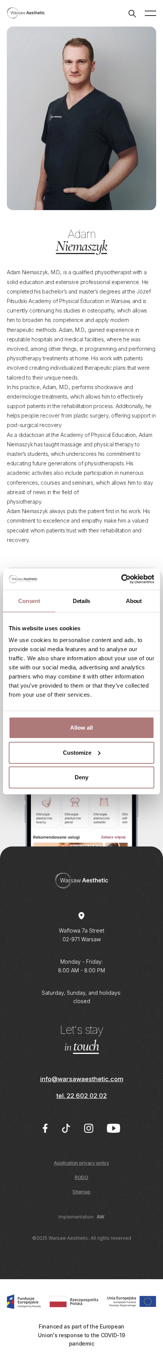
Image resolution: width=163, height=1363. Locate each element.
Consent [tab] (29, 601)
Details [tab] (81, 601)
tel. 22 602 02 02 (81, 1095)
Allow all (81, 727)
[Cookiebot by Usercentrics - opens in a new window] (121, 579)
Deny (81, 777)
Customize (77, 752)
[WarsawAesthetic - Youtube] (113, 1128)
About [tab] (134, 601)
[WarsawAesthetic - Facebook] (45, 1128)
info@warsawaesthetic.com (81, 1079)
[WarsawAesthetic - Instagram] (88, 1128)
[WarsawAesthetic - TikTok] (66, 1128)
